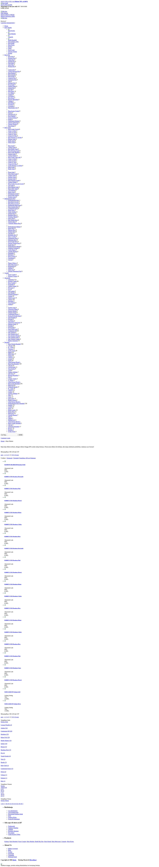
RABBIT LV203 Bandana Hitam (12, 620)
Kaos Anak (11, 172)
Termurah (9, 458)
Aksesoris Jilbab (13, 309)
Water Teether (12, 212)
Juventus (10, 104)
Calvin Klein (12, 367)
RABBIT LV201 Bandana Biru (12, 536)
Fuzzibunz (11, 258)
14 (10, 804)
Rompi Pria (11, 66)
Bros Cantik (11, 283)
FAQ (9, 816)
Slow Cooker (12, 236)
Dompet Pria (11, 83)
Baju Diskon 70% (13, 41)
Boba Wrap (11, 412)
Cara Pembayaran (13, 812)
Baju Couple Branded (14, 423)
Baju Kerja (11, 45)
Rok (3, 781)
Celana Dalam (12, 155)
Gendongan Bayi (13, 208)
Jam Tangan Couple (14, 339)
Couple (6, 273)
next (17, 455)
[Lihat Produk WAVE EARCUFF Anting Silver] (5, 700)
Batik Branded (12, 40)
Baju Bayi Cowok (13, 203)
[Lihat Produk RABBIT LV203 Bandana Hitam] (5, 617)
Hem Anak (11, 167)
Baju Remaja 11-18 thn (15, 137)
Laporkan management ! (8, 23)
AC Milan (11, 93)
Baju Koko (11, 76)
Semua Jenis (4, 722)
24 (2, 796)
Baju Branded (13, 841)
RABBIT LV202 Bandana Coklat (13, 596)
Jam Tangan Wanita (14, 336)
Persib (10, 119)
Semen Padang (12, 117)
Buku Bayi (11, 228)
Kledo (14, 860)
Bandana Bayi (12, 215)
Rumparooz (11, 266)
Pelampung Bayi (13, 238)
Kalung (4, 778)
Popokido (11, 253)
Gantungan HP (12, 331)
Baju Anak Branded (14, 383)
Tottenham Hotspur (13, 121)
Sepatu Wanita (12, 311)
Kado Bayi (11, 245)
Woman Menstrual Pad (14, 271)
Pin (3, 753)
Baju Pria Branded (13, 364)
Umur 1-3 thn (12, 131)
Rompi (10, 53)
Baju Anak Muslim (13, 152)
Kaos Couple (12, 274)
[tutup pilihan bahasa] (4, 18)
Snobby (10, 405)
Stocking (10, 301)
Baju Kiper (11, 126)
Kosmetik (11, 284)
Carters (10, 392)
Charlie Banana (12, 251)
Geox (9, 397)
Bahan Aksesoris (13, 340)
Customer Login (5, 438)
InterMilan (11, 103)
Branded (6, 342)
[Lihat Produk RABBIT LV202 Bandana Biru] (5, 605)
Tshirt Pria (11, 60)
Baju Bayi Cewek (13, 202)
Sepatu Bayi (11, 213)
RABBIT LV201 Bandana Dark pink (13, 476)
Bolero (10, 46)
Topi (9, 81)
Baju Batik (11, 43)
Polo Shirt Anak (12, 174)
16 (3, 804)
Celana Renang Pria (14, 71)
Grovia (10, 260)
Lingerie (10, 37)
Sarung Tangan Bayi (14, 243)
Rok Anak (11, 146)
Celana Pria (11, 70)
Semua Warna (5, 800)
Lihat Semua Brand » (14, 362)
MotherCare (11, 420)
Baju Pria (7, 55)
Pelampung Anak (13, 193)
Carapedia (11, 855)
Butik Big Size (39, 841)
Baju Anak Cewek (13, 129)
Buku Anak (11, 192)
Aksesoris (7, 278)
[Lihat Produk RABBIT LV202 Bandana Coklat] (5, 593)
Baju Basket (11, 73)
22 (18, 804)
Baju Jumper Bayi (13, 207)
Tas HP (10, 89)
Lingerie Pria (12, 78)
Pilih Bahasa (4, 13)
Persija (10, 113)
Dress (9, 48)
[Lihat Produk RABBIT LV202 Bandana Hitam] (5, 581)
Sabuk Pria (11, 88)
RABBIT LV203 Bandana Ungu (12, 668)
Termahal (16, 458)
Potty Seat (11, 218)
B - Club (10, 347)
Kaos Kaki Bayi (12, 241)
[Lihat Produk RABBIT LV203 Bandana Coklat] (5, 629)
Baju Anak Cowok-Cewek (16, 184)
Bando (4, 762)
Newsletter (11, 833)
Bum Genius (11, 256)
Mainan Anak (12, 324)
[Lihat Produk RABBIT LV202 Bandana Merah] (5, 569)
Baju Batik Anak (13, 149)
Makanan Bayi (12, 240)
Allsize (4, 787)
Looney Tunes (12, 378)
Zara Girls (11, 398)
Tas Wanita (11, 293)
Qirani (10, 355)
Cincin (10, 299)
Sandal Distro (12, 86)
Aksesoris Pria (12, 79)
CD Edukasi (11, 190)
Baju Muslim (12, 34)
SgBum (10, 268)
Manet (10, 352)
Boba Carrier (12, 410)
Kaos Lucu (11, 50)
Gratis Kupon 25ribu (14, 834)
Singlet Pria (11, 61)
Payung (10, 319)
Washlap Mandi (12, 217)
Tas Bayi (10, 233)
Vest (3, 759)
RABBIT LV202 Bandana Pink (12, 560)
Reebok (10, 430)
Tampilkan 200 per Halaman (27, 458)
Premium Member (13, 831)
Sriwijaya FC (12, 114)
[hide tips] (4, 11)
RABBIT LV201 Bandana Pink (12, 488)
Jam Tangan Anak (13, 337)
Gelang (10, 296)
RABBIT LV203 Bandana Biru (12, 644)
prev (2, 455)
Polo (9, 377)
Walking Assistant (13, 248)
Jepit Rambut (12, 317)
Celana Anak (12, 147)
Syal (9, 289)
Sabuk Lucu (11, 298)
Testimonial (11, 826)
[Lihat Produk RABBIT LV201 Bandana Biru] (5, 533)
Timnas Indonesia (13, 122)
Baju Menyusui (56, 841)
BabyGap (11, 385)
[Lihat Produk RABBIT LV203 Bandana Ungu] (5, 665)
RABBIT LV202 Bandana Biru (12, 608)
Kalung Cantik (12, 281)
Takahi (10, 418)
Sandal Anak (12, 307)
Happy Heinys (12, 263)
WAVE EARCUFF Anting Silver (12, 704)
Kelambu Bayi (12, 235)
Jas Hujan (11, 321)
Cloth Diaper (12, 250)
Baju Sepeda (11, 75)
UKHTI (10, 357)
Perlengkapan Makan (14, 227)
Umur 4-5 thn (12, 132)
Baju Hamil (47, 841)
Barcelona (11, 98)
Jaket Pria (11, 65)
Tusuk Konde (6, 756)
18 (2, 794)
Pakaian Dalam (12, 51)
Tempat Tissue (12, 312)
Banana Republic (13, 375)
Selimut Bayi (12, 231)
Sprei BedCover (12, 329)
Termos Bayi (12, 222)
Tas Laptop (11, 291)
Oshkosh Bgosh (12, 387)
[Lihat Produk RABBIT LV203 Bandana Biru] (5, 641)
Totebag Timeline (13, 828)
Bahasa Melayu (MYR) (7, 15)
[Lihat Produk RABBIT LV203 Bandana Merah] (5, 677)
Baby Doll (5, 765)
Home (6, 26)
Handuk (10, 326)
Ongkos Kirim (12, 817)
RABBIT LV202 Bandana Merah (13, 572)
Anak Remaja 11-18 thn (15, 165)
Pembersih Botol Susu (14, 205)
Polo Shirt (11, 63)
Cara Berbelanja (12, 811)
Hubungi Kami (12, 857)
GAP (9, 370)
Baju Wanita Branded (14, 344)
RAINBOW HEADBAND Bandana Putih (14, 464)
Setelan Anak (12, 177)
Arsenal (10, 94)
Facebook (11, 853)
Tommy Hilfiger (12, 372)
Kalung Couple (12, 276)
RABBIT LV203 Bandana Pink (12, 656)
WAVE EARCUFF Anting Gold (12, 692)
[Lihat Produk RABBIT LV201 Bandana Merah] (5, 497)
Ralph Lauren (12, 400)
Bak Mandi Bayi (13, 220)
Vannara (10, 349)
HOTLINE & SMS (6, 5)
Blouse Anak (12, 139)
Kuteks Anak (12, 197)
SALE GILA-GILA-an (14, 1)
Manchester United (13, 111)
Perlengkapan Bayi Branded (16, 403)
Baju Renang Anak (13, 151)
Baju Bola (11, 91)
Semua (3, 786)
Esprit (10, 360)
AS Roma (11, 96)
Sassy (9, 408)
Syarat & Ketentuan (14, 819)
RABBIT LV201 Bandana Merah (13, 500)
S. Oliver (10, 380)
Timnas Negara (12, 124)
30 (7, 804)
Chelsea (10, 101)
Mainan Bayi (12, 230)
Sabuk (4, 743)
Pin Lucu (10, 288)
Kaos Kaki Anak (13, 195)
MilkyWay (11, 354)
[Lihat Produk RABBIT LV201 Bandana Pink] (5, 485)
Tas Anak (11, 185)
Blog (9, 850)
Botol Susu (11, 210)
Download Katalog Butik (15, 814)
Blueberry (11, 255)
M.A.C (10, 428)
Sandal (10, 304)
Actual (10, 359)
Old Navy (11, 374)
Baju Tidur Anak (13, 189)
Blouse (4, 747)
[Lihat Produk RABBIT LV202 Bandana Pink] (5, 557)
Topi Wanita (11, 303)
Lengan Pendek (6, 725)
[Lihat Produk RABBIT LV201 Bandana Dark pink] (5, 473)
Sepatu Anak (12, 154)
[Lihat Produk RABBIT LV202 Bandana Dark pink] (5, 545)
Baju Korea (11, 30)
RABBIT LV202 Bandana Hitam (12, 584)
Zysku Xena (11, 350)
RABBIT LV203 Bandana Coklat (13, 632)
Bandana (5, 734)
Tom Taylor (11, 369)
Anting (4, 728)
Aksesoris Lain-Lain (14, 322)
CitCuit (10, 345)
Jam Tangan (11, 332)
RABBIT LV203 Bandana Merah (13, 680)
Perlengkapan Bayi (9, 198)
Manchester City (13, 108)
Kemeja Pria (11, 58)
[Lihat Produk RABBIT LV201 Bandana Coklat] (5, 521)
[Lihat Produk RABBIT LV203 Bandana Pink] (5, 653)
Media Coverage (13, 848)
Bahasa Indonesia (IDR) (8, 16)
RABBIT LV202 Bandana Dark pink (13, 548)
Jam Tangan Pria (13, 334)
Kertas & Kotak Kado (14, 316)
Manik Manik (6, 740)
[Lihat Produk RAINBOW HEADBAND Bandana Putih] (5, 461)
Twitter (10, 852)
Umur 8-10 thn (12, 136)
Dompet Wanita (12, 294)
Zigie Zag (11, 269)
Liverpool (11, 106)
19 (9, 804)
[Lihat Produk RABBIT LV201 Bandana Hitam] (5, 509)
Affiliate (10, 829)
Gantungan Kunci (13, 314)
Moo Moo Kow (12, 265)
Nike (9, 395)
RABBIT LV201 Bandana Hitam (12, 512)
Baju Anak (7, 127)
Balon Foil (5, 737)
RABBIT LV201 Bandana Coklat (13, 524)
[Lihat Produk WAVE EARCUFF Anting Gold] (5, 689)
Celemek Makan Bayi (14, 223)
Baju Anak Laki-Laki (14, 157)
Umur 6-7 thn (12, 134)
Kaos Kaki (11, 84)
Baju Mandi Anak (13, 187)
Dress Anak (11, 142)
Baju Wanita (8, 27)
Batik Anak (11, 141)
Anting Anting (12, 286)
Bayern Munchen (13, 99)
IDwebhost (33, 860)
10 (15, 455)
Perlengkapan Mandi (14, 246)
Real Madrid (11, 116)
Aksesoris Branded (13, 426)
